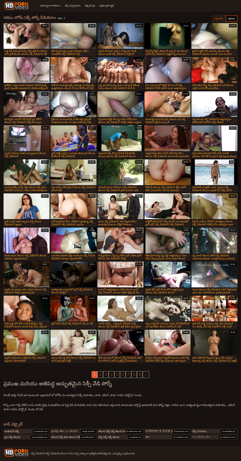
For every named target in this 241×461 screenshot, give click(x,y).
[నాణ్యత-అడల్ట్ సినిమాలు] (17, 6)
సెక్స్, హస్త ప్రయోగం (73, 5)
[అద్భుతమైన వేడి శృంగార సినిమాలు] (16, 452)
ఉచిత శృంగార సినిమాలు (50, 5)
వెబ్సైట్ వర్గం (90, 5)
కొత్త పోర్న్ (219, 18)
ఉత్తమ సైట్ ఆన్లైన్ (107, 5)
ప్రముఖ (231, 18)
